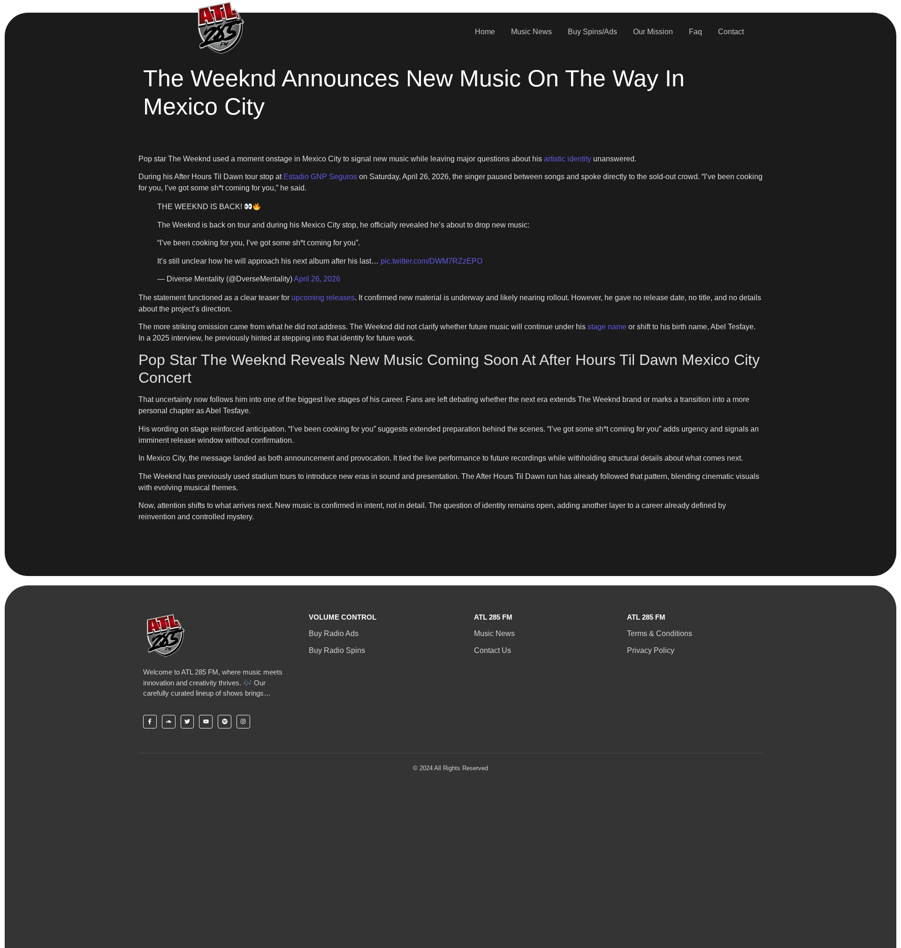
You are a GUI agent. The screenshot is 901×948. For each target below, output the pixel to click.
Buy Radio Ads (334, 633)
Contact (731, 32)
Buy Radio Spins (337, 650)
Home (485, 32)
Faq (695, 32)
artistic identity (567, 159)
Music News (531, 32)
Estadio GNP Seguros (320, 177)
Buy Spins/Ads (592, 32)
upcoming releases (323, 298)
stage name (607, 327)
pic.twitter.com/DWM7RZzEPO (431, 261)
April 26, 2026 (317, 279)
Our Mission (653, 32)
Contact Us (492, 650)
